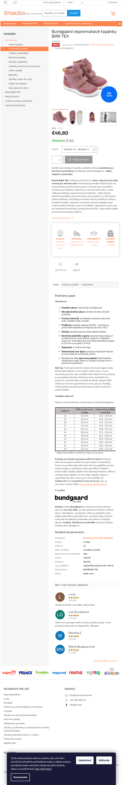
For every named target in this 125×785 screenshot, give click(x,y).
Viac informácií (43, 769)
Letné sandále (15, 70)
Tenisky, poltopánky (18, 53)
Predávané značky (13, 739)
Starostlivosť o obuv (19, 88)
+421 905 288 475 (77, 700)
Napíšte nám (10, 743)
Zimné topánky (16, 44)
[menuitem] (9, 23)
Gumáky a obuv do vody (20, 79)
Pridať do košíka (81, 159)
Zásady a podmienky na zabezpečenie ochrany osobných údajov (26, 729)
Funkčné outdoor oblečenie (18, 101)
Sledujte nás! (75, 704)
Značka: (64, 48)
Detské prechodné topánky (98, 538)
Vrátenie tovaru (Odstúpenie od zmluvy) (23, 707)
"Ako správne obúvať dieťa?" (93, 484)
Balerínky (13, 75)
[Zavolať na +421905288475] (8, 2)
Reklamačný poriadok (14, 723)
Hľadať (74, 13)
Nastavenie (20, 777)
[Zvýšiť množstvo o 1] (63, 158)
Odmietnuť (84, 760)
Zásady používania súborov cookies (21, 735)
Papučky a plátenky (18, 62)
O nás (70, 2)
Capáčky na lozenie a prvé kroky (24, 66)
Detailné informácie (61, 218)
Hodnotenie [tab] (87, 284)
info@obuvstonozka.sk (80, 695)
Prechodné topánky (18, 48)
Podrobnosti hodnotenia (102, 44)
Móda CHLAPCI (12, 96)
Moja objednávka (52, 2)
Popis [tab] (56, 284)
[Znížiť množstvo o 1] (63, 161)
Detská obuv (11, 40)
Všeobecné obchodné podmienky (20, 715)
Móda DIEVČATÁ (12, 92)
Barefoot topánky (17, 57)
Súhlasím (104, 760)
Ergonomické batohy (15, 105)
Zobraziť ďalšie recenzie (105, 661)
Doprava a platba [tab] (70, 284)
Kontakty (8, 703)
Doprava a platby (12, 719)
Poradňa (8, 711)
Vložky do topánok (18, 83)
